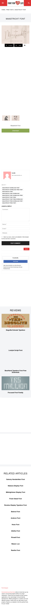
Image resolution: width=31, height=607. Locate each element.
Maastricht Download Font (10, 187)
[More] (24, 45)
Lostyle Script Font (15, 350)
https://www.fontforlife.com (17, 175)
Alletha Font (15, 531)
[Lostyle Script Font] (15, 341)
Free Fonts (10, 9)
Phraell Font (15, 537)
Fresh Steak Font (15, 499)
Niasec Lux (15, 544)
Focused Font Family (15, 392)
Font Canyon (5, 588)
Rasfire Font (15, 550)
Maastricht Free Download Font (12, 201)
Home (3, 9)
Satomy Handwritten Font (15, 479)
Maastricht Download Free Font (12, 189)
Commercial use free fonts (8, 592)
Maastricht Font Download (10, 193)
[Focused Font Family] (15, 383)
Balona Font (15, 512)
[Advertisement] (15, 62)
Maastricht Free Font (9, 203)
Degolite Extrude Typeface (15, 330)
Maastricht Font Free (9, 197)
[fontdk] (7, 175)
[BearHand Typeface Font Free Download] (15, 361)
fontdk (13, 173)
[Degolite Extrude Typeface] (15, 321)
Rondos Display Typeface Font (15, 505)
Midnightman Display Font (15, 492)
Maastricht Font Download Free (12, 195)
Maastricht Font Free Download (12, 199)
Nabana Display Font (15, 486)
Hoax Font (15, 524)
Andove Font (15, 518)
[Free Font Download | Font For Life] (15, 3)
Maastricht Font (7, 191)
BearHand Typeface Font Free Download (15, 371)
